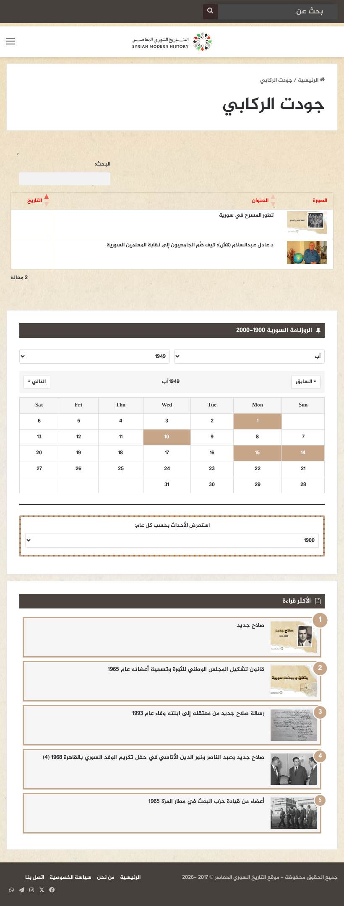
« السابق (306, 381)
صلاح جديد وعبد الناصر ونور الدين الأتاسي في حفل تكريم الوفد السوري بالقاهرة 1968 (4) (153, 757)
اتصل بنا (34, 877)
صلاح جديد (250, 625)
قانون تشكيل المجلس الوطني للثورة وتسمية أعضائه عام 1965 (186, 669)
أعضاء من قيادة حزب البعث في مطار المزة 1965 (206, 801)
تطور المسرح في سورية (246, 215)
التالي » (37, 381)
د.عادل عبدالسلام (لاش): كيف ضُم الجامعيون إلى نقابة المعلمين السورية (190, 245)
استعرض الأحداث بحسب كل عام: (172, 525)
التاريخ (34, 200)
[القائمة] (10, 45)
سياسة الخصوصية (70, 877)
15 (257, 453)
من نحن (106, 877)
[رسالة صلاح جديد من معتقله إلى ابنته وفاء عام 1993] (294, 725)
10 (166, 437)
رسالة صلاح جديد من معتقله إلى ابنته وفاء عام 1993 (198, 713)
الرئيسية (309, 80)
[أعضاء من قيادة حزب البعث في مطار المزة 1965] (294, 813)
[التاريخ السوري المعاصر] (172, 41)
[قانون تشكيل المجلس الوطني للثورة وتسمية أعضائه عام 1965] (294, 681)
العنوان (260, 200)
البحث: (102, 164)
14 (303, 453)
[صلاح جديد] (294, 637)
